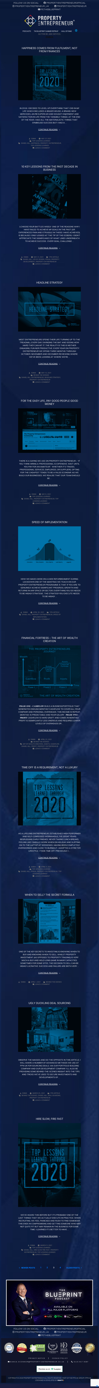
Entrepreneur (37, 377)
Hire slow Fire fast (42, 1250)
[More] (76, 30)
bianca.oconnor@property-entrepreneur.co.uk (37, 1362)
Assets (47, 744)
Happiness (35, 143)
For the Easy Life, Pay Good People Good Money (49, 402)
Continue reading (49, 129)
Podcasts (27, 31)
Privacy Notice (36, 1358)
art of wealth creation (33, 744)
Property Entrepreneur (50, 143)
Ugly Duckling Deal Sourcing (49, 1003)
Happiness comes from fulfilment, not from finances (49, 50)
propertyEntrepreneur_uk (31, 6)
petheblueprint (50, 9)
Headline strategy (52, 377)
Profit (34, 746)
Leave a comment (42, 148)
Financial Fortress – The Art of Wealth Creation (49, 639)
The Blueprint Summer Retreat (46, 31)
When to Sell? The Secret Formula (49, 894)
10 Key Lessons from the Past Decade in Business (49, 168)
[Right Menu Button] (97, 1386)
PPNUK (47, 259)
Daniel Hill (25, 143)
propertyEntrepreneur (71, 6)
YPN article (54, 257)
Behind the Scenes (41, 375)
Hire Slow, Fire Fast (49, 1118)
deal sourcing (54, 1095)
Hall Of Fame (66, 31)
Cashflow (55, 744)
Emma (33, 138)
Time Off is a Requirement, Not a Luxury (49, 767)
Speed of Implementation (49, 522)
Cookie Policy (60, 1358)
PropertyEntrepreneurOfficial (65, 2)
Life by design (38, 259)
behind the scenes (29, 1095)
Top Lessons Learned (41, 141)
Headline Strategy (49, 282)
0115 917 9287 (80, 1362)
